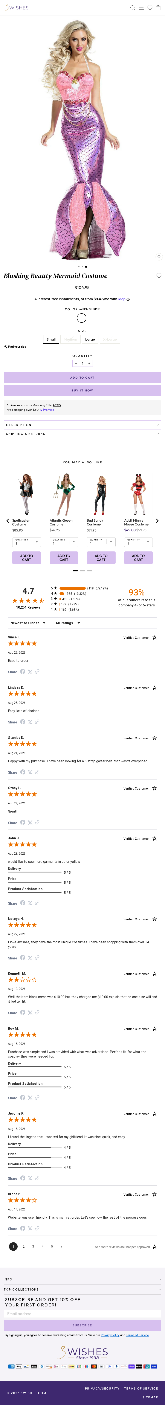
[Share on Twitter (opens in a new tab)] (30, 672)
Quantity (82, 356)
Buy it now (82, 390)
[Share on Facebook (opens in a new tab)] (22, 672)
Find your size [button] (17, 347)
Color (82, 309)
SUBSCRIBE (82, 1325)
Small (51, 339)
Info (8, 1279)
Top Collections (21, 1289)
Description (19, 425)
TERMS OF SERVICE (141, 1388)
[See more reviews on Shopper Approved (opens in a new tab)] (37, 672)
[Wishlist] (150, 8)
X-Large (110, 339)
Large (90, 339)
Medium (70, 339)
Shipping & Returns (25, 434)
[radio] (82, 588)
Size (82, 331)
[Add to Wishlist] (159, 275)
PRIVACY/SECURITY (102, 1388)
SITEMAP (150, 1397)
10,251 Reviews (28, 607)
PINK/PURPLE (81, 318)
